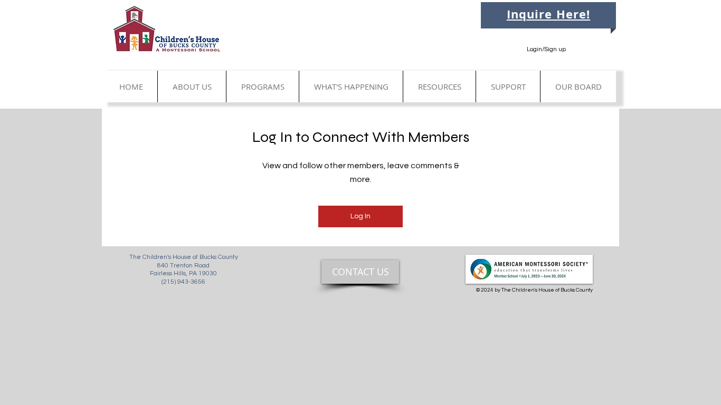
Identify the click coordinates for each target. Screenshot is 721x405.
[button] (191, 86)
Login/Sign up (546, 49)
